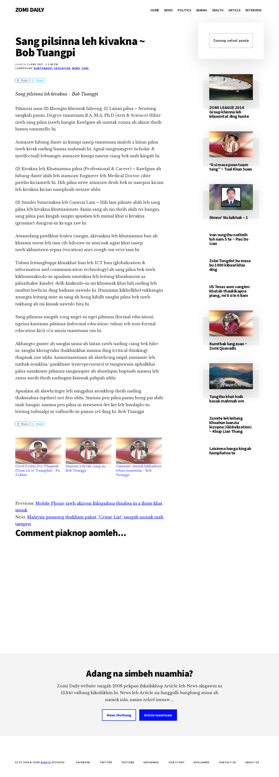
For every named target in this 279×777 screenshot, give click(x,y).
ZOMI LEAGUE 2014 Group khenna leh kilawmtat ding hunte (229, 112)
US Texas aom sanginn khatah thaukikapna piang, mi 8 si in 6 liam (229, 291)
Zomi (85, 68)
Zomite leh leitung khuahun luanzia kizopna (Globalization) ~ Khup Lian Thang (230, 424)
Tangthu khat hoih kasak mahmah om (226, 399)
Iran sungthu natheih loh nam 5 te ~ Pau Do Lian (228, 239)
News (76, 68)
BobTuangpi (43, 68)
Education (62, 68)
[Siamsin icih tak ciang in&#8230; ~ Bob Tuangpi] (89, 451)
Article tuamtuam (158, 715)
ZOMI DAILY (29, 10)
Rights (46, 762)
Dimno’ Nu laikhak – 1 (228, 217)
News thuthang (119, 715)
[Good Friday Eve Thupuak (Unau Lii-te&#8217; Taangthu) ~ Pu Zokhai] (38, 451)
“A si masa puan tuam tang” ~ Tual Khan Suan (230, 167)
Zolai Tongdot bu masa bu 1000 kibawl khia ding (229, 265)
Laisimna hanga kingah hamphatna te (230, 450)
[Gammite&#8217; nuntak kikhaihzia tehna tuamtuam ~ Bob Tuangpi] (139, 451)
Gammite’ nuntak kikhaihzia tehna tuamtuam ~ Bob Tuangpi (138, 470)
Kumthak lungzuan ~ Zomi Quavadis (228, 346)
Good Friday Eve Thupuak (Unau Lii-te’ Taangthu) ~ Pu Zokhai (37, 470)
